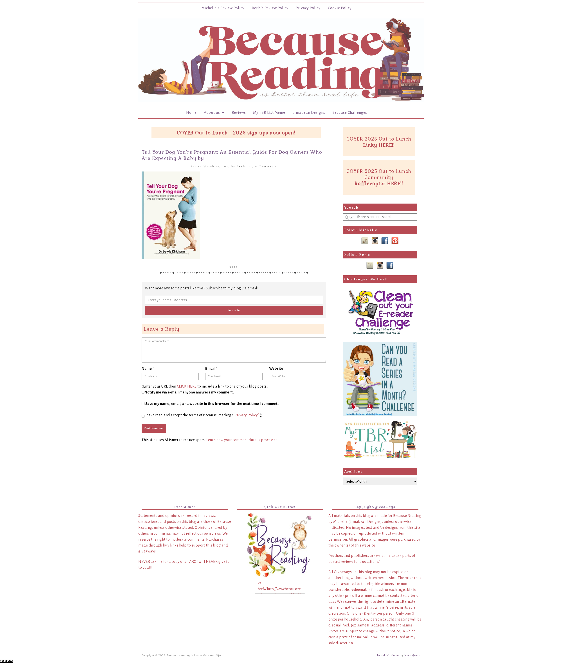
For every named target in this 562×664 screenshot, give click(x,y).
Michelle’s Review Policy (223, 8)
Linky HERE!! (379, 145)
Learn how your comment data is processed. (242, 440)
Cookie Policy (340, 8)
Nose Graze (412, 655)
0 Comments (266, 166)
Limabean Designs (309, 113)
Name (148, 369)
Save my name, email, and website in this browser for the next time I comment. (212, 404)
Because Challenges (349, 113)
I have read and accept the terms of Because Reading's (203, 415)
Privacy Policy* (246, 415)
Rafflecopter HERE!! (379, 183)
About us (213, 113)
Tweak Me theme (388, 655)
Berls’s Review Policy (270, 8)
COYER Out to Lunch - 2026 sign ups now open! (236, 133)
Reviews (239, 113)
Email (211, 369)
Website (276, 369)
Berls (241, 166)
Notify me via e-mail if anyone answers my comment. (189, 392)
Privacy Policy (308, 8)
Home (191, 113)
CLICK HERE (187, 386)
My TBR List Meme (269, 113)
